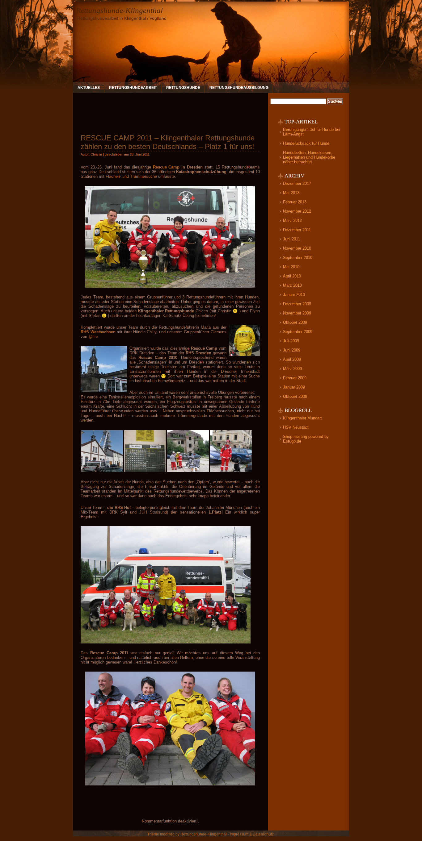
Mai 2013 (291, 192)
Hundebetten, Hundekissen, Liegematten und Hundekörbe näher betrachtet (309, 157)
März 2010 (292, 285)
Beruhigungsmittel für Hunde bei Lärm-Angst (311, 131)
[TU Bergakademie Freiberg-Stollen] (145, 471)
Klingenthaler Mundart (302, 418)
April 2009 (292, 359)
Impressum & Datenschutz (252, 834)
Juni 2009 (291, 350)
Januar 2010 (294, 294)
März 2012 (292, 220)
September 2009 (297, 331)
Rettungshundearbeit (133, 87)
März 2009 (292, 368)
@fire (93, 336)
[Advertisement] (170, 111)
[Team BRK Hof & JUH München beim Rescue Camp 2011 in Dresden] (166, 642)
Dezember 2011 (297, 229)
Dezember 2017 (297, 183)
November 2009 (297, 313)
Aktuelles (89, 87)
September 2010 (297, 257)
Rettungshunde (183, 87)
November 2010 (297, 248)
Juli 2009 (291, 341)
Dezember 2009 (297, 304)
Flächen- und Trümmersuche (131, 176)
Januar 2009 (294, 387)
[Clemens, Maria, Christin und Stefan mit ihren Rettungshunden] (170, 286)
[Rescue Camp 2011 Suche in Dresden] (230, 471)
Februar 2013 (294, 202)
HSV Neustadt (296, 427)
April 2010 (292, 276)
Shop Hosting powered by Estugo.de (306, 438)
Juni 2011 (291, 239)
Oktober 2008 (295, 396)
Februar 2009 (294, 378)
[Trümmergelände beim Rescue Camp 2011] (188, 471)
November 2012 (297, 211)
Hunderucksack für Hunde (306, 143)
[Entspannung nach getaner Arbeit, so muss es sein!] (170, 784)
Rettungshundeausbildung (238, 87)
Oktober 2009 (295, 322)
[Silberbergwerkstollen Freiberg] (102, 471)
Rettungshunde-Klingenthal (119, 10)
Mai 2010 (291, 266)
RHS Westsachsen (98, 332)
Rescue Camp (166, 167)
